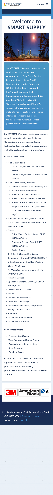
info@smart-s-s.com (29, 416)
